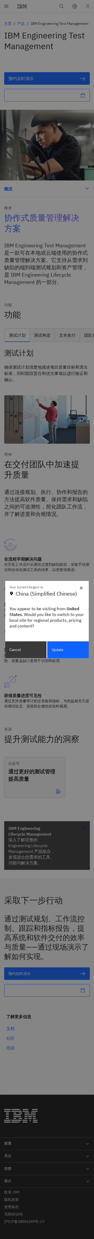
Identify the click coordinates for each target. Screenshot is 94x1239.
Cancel (15, 649)
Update (58, 649)
